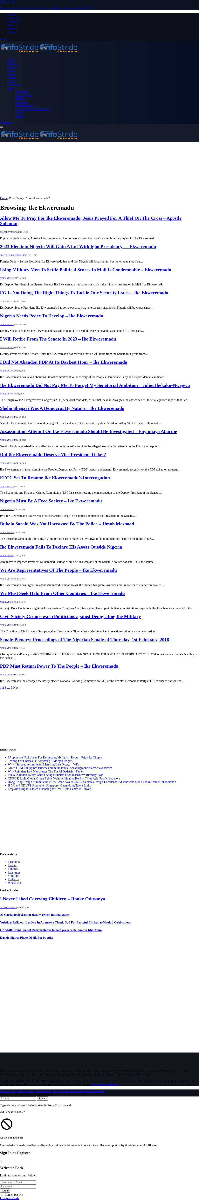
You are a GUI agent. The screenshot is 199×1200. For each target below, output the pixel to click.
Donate (12, 25)
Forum (12, 29)
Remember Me (14, 1194)
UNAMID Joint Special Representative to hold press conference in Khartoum (51, 930)
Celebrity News (8, 232)
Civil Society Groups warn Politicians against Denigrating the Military (70, 616)
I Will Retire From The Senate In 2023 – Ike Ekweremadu (58, 338)
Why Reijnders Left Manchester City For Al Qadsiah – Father (46, 771)
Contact (12, 32)
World (19, 112)
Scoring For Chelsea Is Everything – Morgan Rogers (40, 761)
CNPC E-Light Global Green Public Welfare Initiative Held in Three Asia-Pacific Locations (64, 778)
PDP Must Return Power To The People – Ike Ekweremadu (59, 666)
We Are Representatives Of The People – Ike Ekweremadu (58, 570)
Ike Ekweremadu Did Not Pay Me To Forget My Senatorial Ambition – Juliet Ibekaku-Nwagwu (95, 385)
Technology (14, 84)
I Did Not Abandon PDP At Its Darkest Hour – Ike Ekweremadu (63, 362)
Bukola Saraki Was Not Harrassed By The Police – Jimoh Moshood (67, 523)
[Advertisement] (99, 169)
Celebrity (13, 66)
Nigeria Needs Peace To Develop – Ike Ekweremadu (51, 315)
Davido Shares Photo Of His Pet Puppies (26, 937)
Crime (11, 70)
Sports (11, 81)
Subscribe (6, 122)
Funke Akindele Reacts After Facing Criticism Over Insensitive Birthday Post (55, 775)
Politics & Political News (13, 255)
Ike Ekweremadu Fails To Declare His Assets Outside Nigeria (61, 547)
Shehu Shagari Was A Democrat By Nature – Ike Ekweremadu (62, 408)
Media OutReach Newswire (33, 109)
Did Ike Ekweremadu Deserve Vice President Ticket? (53, 454)
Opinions (21, 102)
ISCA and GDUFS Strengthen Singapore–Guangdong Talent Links (49, 785)
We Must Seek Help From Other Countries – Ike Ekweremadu (62, 593)
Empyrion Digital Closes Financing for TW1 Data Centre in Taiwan (49, 789)
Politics (12, 77)
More (11, 88)
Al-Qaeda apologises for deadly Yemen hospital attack (35, 914)
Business (12, 63)
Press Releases (24, 105)
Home (11, 59)
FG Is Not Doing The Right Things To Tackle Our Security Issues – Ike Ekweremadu (84, 292)
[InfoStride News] (39, 53)
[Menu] (1, 127)
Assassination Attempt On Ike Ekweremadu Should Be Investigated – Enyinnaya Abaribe (88, 431)
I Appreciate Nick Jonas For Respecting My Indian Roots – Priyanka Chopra (55, 757)
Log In (5, 1190)
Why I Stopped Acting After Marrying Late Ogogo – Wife (43, 764)
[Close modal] (1, 1116)
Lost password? (9, 1198)
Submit (42, 1098)
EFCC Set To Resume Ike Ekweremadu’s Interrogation (55, 477)
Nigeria (12, 73)
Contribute (14, 22)
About (12, 15)
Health (20, 98)
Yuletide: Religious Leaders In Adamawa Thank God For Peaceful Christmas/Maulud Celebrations (65, 922)
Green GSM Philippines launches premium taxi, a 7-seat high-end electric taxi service (60, 768)
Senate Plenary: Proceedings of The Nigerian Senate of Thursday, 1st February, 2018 (84, 639)
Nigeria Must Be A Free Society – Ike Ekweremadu (51, 500)
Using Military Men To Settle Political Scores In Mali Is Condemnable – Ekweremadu (85, 269)
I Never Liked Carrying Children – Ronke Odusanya (52, 898)
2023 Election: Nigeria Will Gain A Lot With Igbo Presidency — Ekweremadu (78, 246)
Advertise (14, 18)
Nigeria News (7, 278)
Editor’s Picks (24, 95)
